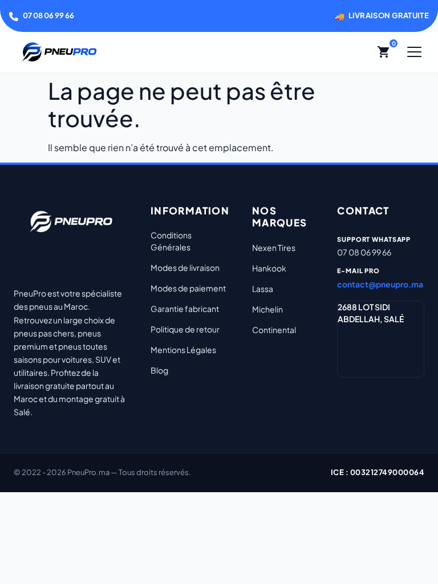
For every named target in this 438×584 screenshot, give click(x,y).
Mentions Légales (183, 349)
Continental (274, 330)
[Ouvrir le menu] (414, 52)
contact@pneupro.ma (380, 284)
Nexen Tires (273, 247)
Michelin (267, 309)
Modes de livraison (185, 267)
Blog (159, 370)
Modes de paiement (188, 288)
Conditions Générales (171, 241)
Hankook (269, 268)
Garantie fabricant (185, 308)
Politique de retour (185, 329)
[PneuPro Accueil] (59, 52)
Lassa (262, 288)
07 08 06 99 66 (48, 15)
